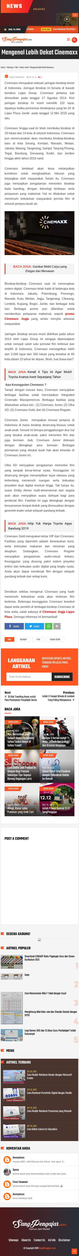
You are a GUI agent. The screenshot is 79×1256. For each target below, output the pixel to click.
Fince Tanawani (20, 1182)
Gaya (27, 975)
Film (38, 640)
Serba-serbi (55, 640)
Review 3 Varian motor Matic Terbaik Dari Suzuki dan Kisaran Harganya (55, 742)
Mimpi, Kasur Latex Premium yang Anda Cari (20, 810)
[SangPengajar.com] (39, 1233)
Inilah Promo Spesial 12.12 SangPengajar (56, 810)
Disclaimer (64, 1240)
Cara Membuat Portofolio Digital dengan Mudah (49, 1093)
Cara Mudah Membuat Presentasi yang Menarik (49, 1111)
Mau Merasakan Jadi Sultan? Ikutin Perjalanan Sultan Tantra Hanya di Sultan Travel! (20, 740)
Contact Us (39, 1240)
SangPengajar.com (47, 1248)
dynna (16, 1170)
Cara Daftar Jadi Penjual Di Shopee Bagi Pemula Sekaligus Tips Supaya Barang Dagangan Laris (21, 773)
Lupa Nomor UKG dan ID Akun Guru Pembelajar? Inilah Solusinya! (50, 1032)
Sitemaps (14, 1240)
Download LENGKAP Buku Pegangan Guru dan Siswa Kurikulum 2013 (49, 958)
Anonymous (18, 1157)
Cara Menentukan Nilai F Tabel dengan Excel (45, 993)
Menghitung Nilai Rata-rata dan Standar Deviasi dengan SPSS (51, 1014)
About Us (26, 1240)
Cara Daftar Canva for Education (42, 1129)
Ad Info (51, 1240)
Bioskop (23, 640)
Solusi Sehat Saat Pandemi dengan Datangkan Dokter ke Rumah (56, 775)
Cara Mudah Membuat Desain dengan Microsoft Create (49, 1077)
